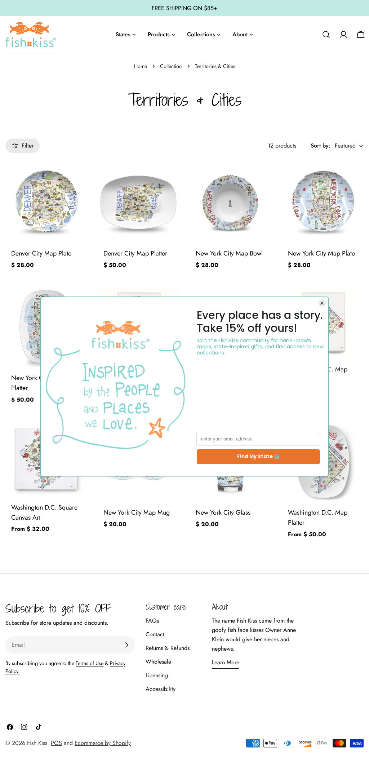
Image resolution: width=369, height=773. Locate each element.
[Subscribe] (126, 644)
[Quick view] (76, 177)
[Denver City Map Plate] (46, 202)
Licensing (157, 675)
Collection (171, 66)
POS (56, 743)
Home (140, 66)
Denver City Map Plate (41, 253)
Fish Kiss (37, 743)
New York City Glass (223, 512)
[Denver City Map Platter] (138, 202)
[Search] (326, 34)
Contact (155, 634)
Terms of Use (89, 663)
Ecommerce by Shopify (103, 743)
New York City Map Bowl (229, 253)
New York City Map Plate (321, 253)
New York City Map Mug (136, 512)
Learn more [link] (225, 662)
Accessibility (160, 689)
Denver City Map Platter (135, 253)
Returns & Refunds (168, 648)
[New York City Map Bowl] (230, 202)
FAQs (152, 620)
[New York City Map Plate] (323, 202)
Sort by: (320, 145)
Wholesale (158, 661)
